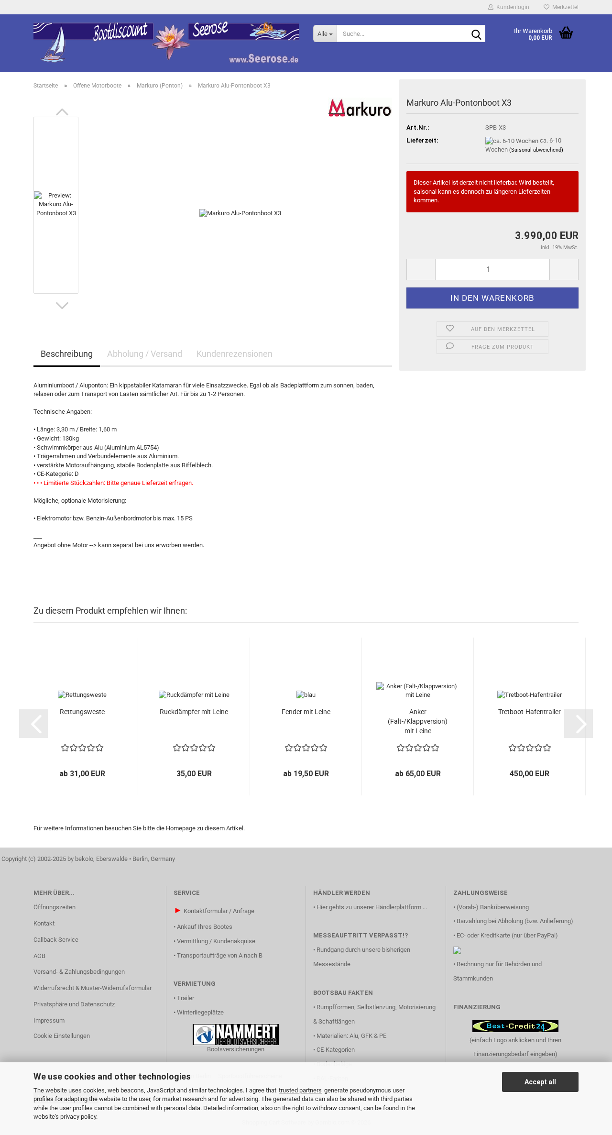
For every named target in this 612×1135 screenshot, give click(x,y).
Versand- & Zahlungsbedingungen (79, 971)
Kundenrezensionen (235, 354)
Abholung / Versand (144, 354)
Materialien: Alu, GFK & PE (351, 1035)
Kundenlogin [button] (511, 7)
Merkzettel (564, 7)
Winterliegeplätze (200, 1012)
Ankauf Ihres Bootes (204, 926)
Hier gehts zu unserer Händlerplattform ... (372, 907)
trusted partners (300, 1090)
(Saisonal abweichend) (536, 150)
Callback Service (55, 939)
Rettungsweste (82, 712)
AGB (39, 955)
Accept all (540, 1082)
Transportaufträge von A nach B (219, 955)
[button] (62, 112)
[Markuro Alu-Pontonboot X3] (240, 204)
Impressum (49, 1020)
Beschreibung (67, 354)
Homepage (181, 828)
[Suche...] (476, 34)
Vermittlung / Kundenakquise (216, 941)
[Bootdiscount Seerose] (166, 43)
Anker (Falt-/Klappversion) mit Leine (418, 721)
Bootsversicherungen (235, 1049)
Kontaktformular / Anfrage (219, 911)
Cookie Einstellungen (61, 1035)
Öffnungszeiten (54, 907)
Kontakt (44, 923)
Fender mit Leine (306, 712)
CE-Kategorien (336, 1049)
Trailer (185, 998)
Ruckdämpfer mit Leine (194, 712)
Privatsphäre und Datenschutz (74, 1004)
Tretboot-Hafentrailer (529, 712)
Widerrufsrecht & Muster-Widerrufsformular (92, 988)
